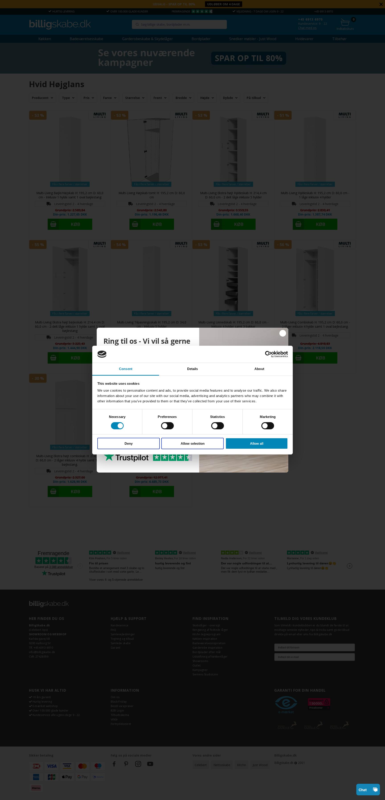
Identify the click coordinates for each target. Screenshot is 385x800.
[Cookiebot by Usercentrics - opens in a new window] (268, 354)
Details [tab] (192, 369)
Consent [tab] (125, 369)
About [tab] (259, 369)
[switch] (167, 425)
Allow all (256, 443)
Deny (129, 443)
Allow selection (193, 443)
